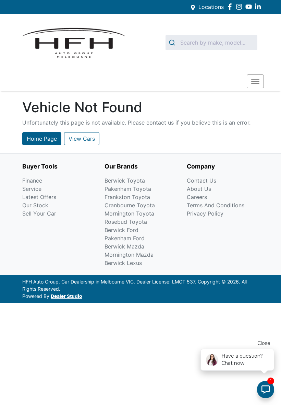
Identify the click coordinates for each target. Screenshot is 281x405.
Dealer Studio (66, 296)
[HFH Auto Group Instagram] (240, 6)
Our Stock (35, 205)
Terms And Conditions (215, 205)
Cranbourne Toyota (130, 205)
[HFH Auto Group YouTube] (250, 6)
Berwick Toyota (125, 180)
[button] (255, 81)
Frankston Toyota (127, 197)
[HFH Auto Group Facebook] (231, 6)
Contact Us (201, 180)
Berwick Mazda (124, 246)
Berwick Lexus (123, 262)
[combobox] (211, 42)
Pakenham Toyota (128, 188)
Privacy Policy (205, 213)
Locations (211, 6)
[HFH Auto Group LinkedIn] (259, 6)
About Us (199, 188)
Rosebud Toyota (126, 221)
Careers (197, 197)
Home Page (42, 138)
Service (31, 188)
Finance (32, 180)
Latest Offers (39, 197)
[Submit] (173, 42)
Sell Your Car (39, 213)
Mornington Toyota (129, 213)
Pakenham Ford (125, 238)
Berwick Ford (121, 230)
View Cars (82, 138)
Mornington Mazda (129, 254)
